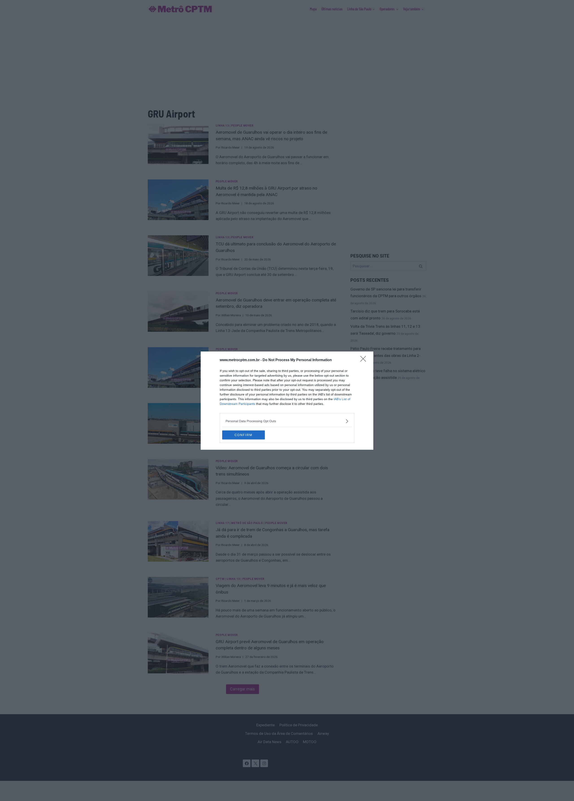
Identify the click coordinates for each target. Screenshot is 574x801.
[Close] (364, 360)
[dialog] (287, 400)
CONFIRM (243, 435)
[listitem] (287, 421)
